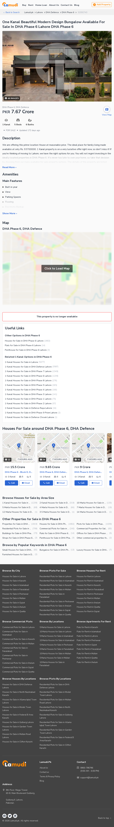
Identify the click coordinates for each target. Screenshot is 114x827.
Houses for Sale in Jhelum (14, 607)
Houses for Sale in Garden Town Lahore (17, 728)
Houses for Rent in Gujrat (88, 611)
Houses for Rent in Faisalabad (90, 589)
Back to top (103, 818)
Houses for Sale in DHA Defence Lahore (17, 686)
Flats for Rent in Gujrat (87, 644)
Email (27, 483)
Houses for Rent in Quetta (88, 607)
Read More (8, 167)
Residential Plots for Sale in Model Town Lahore (55, 694)
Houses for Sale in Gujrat (13, 602)
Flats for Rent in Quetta (87, 657)
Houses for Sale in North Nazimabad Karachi (18, 694)
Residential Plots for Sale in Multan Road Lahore (55, 701)
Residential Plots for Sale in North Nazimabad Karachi (55, 709)
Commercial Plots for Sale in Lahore (18, 627)
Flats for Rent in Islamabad (89, 631)
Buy (24, 5)
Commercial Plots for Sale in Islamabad (15, 633)
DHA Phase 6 (68, 12)
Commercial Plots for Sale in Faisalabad (15, 649)
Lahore (39, 12)
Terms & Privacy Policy (50, 776)
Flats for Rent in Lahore (87, 636)
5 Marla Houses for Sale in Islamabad (56, 636)
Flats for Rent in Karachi (87, 627)
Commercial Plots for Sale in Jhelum (18, 663)
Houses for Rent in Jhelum (88, 602)
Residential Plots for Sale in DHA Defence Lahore (54, 686)
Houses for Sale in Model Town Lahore (16, 709)
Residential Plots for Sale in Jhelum (55, 605)
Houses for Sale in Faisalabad (15, 589)
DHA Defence (52, 12)
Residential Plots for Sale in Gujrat (55, 610)
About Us (54, 5)
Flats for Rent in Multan (87, 653)
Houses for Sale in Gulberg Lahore (18, 722)
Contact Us (66, 5)
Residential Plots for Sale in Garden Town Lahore (56, 731)
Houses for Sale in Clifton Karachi (17, 741)
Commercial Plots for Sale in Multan (18, 643)
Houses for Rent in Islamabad (90, 580)
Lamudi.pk (28, 12)
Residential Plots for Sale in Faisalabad (52, 596)
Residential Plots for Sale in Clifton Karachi (55, 747)
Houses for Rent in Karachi (89, 585)
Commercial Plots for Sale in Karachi (18, 639)
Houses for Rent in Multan (88, 598)
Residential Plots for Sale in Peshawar (57, 601)
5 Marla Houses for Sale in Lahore (55, 627)
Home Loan (41, 5)
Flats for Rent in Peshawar (88, 640)
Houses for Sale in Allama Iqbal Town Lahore (19, 701)
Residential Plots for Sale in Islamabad (57, 580)
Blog (76, 5)
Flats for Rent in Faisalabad (89, 649)
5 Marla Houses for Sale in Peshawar (56, 644)
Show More (8, 213)
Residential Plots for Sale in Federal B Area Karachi (57, 739)
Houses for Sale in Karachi (14, 580)
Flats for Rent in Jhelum (87, 662)
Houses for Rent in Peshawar (90, 594)
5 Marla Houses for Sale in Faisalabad (56, 649)
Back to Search (13, 12)
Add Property (103, 4)
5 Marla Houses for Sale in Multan (55, 657)
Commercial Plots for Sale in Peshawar (15, 657)
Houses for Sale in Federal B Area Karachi (17, 716)
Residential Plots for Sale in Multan (55, 589)
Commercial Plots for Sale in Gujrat (18, 667)
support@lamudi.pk (89, 777)
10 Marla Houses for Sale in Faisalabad (52, 664)
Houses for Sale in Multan (14, 598)
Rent (30, 5)
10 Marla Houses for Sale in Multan (55, 653)
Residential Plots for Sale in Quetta (55, 614)
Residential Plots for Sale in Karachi (56, 585)
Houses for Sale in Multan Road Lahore (16, 736)
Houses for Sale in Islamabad (15, 585)
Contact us (44, 772)
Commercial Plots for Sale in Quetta (18, 671)
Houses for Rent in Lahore (88, 576)
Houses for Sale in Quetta (14, 611)
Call (13, 483)
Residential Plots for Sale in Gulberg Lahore (56, 716)
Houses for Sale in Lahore (14, 576)
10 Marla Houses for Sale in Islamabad (57, 640)
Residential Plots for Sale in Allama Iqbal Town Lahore (55, 724)
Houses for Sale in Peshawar (15, 594)
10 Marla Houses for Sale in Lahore (55, 631)
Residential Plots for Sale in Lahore (55, 576)
